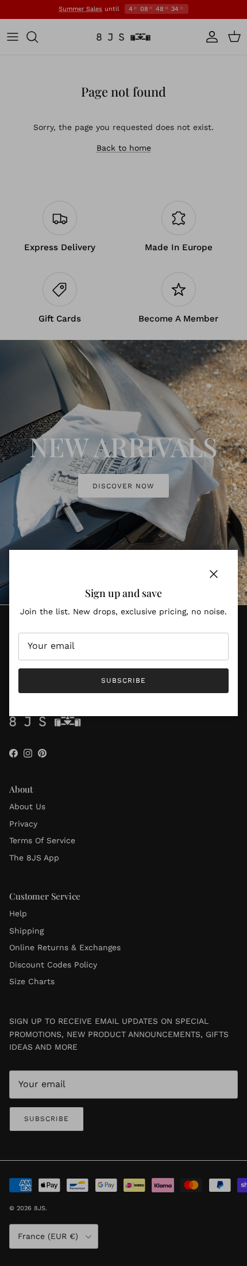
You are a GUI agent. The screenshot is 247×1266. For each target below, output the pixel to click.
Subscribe (123, 680)
